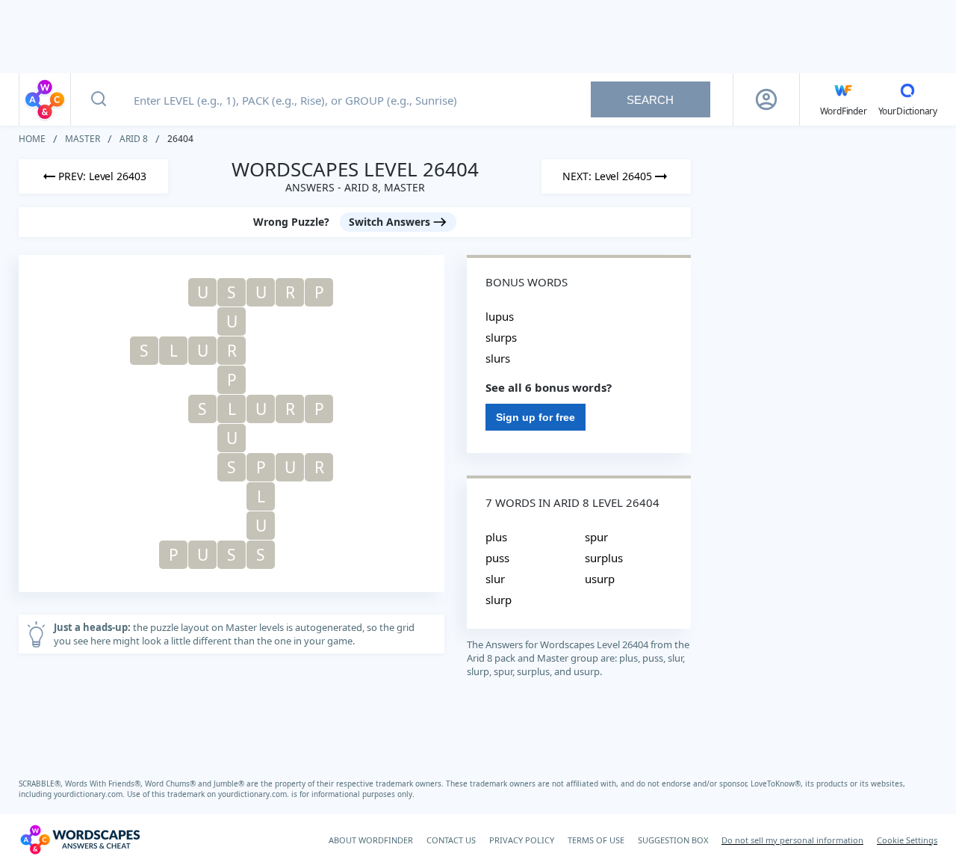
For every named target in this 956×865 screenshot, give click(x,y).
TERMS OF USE (596, 840)
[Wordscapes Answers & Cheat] (45, 99)
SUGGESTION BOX (673, 840)
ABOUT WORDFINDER (371, 840)
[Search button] (98, 99)
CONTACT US (451, 840)
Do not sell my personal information (792, 840)
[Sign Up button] (766, 99)
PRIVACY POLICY (521, 840)
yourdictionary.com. (90, 794)
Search (650, 99)
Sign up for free (535, 417)
